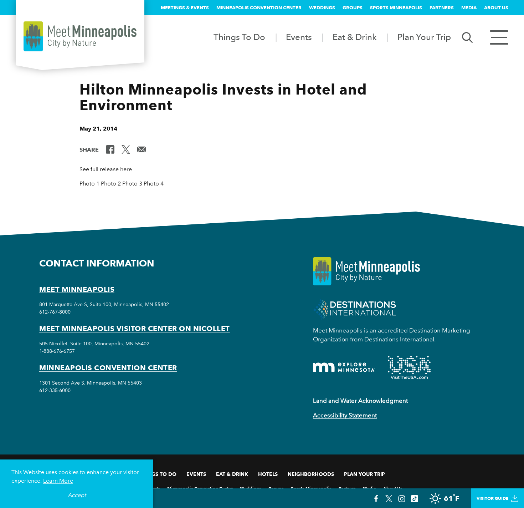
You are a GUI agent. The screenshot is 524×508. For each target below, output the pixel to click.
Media (469, 7)
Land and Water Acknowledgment (360, 400)
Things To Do (239, 37)
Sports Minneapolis (396, 7)
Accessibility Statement (345, 415)
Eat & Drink (355, 37)
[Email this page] (141, 149)
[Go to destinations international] (354, 309)
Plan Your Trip (424, 37)
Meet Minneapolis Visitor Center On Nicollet (134, 328)
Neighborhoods (311, 474)
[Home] (80, 36)
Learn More (58, 480)
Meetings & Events (185, 7)
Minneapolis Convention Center (259, 7)
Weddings (322, 7)
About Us (496, 7)
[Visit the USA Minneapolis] (409, 367)
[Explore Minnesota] (344, 367)
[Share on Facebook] (110, 149)
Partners (442, 7)
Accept (77, 495)
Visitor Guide (492, 498)
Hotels (268, 474)
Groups (353, 7)
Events (299, 37)
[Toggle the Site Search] (467, 37)
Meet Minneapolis (76, 289)
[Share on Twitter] (126, 149)
